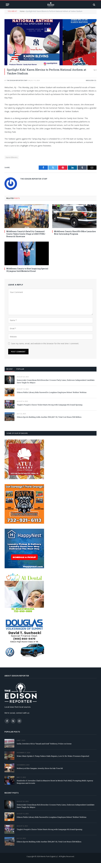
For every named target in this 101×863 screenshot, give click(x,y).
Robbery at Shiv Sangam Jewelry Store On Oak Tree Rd (40, 768)
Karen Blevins (11, 157)
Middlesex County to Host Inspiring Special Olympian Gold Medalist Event (27, 269)
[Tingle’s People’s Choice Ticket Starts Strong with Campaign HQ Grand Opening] (9, 404)
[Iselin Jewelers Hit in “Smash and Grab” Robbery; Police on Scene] (9, 743)
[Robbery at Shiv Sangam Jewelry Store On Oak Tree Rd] (9, 768)
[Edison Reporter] (50, 4)
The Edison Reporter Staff (17, 80)
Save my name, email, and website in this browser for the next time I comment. (45, 343)
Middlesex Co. (91, 80)
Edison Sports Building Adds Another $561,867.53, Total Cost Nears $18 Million (49, 417)
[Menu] (7, 5)
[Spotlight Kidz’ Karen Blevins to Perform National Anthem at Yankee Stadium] (50, 42)
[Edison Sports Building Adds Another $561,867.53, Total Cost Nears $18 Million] (9, 416)
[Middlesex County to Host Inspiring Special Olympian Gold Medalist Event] (26, 253)
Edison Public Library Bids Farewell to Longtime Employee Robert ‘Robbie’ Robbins (52, 392)
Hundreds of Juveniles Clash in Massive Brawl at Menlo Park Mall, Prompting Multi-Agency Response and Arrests (55, 781)
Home (22, 11)
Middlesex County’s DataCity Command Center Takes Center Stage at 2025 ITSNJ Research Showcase (25, 234)
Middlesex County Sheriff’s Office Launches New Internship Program (75, 232)
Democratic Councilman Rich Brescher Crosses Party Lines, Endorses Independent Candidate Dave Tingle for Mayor (56, 381)
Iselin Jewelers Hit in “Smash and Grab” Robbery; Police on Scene (44, 743)
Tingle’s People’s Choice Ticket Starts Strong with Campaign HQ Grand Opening (49, 405)
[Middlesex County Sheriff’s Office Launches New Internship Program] (74, 216)
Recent (9, 369)
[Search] (93, 5)
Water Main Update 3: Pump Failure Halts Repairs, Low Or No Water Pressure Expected (53, 756)
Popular (20, 369)
